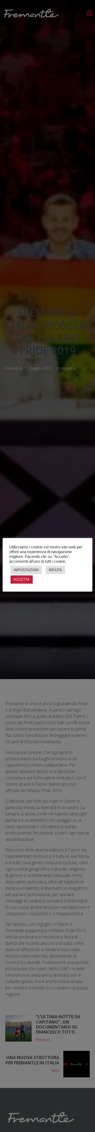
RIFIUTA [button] (55, 570)
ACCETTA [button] (22, 580)
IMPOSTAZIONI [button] (26, 570)
